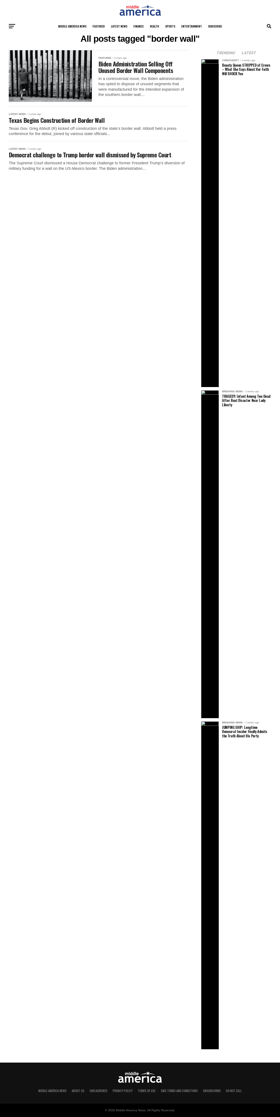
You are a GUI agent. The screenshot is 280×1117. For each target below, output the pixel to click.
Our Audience (98, 1090)
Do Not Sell (234, 1090)
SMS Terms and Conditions (179, 1090)
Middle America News (72, 26)
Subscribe (215, 26)
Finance (138, 26)
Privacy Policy (123, 1090)
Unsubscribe (212, 1090)
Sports (170, 26)
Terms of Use (147, 1090)
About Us (78, 1090)
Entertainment (191, 26)
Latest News (119, 26)
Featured (99, 26)
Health (154, 26)
